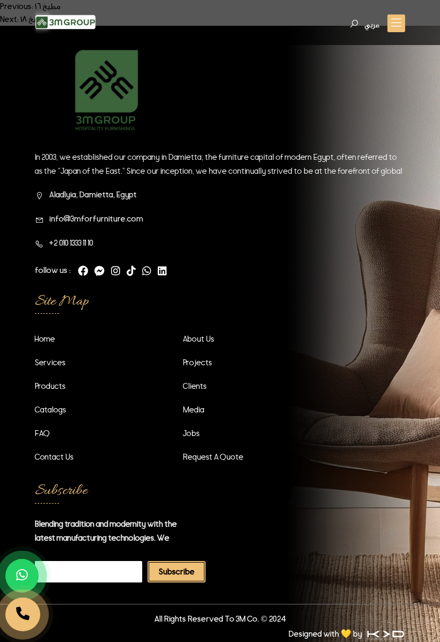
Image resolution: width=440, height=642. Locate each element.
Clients (195, 386)
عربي (371, 24)
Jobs (191, 433)
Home (45, 339)
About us (198, 339)
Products (50, 386)
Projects (197, 362)
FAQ (42, 433)
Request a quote (213, 457)
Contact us (54, 457)
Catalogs (50, 409)
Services (50, 362)
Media (193, 409)
